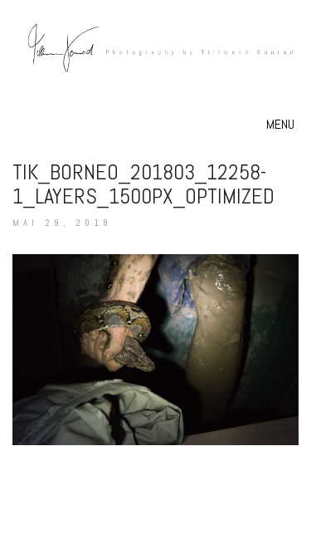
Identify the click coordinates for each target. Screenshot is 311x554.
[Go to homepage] (155, 67)
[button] (282, 124)
